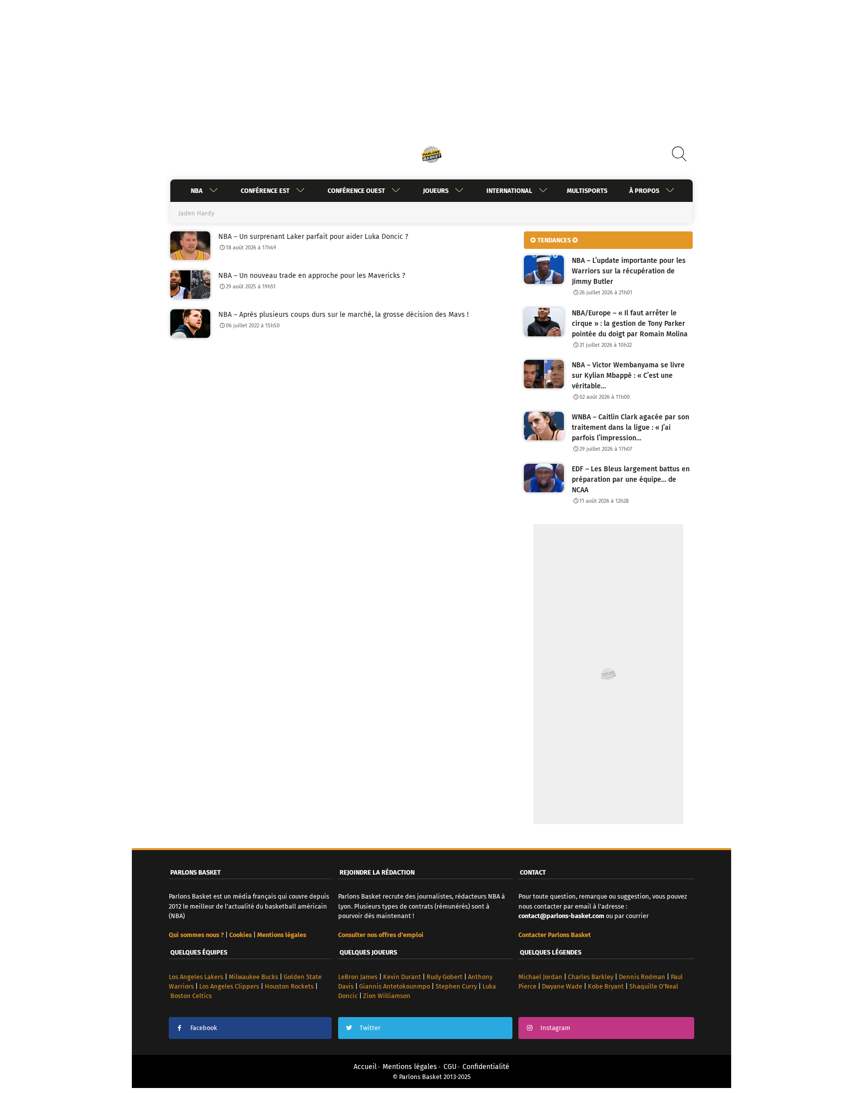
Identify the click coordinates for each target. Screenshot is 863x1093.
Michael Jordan (540, 977)
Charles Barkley (590, 977)
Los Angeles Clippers (229, 986)
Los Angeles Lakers (196, 977)
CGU (449, 1067)
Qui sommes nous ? (196, 935)
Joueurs (435, 190)
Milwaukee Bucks (253, 977)
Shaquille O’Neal (653, 986)
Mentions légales (410, 1067)
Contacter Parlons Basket (554, 935)
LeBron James (358, 977)
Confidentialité (485, 1067)
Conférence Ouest (356, 190)
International (509, 190)
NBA (197, 190)
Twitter (370, 1028)
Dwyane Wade (562, 986)
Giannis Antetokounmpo (394, 986)
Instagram (555, 1028)
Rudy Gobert (444, 977)
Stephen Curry (456, 986)
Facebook (203, 1028)
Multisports (587, 190)
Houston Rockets (289, 986)
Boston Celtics (191, 996)
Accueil (365, 1067)
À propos (644, 190)
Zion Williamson (387, 996)
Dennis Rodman (642, 977)
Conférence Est (265, 190)
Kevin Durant (402, 977)
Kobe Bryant (606, 986)
